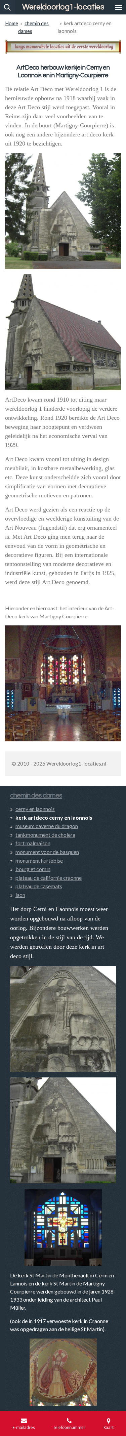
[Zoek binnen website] (7, 7)
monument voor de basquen (47, 852)
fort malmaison (32, 843)
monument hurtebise (39, 860)
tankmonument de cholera (45, 834)
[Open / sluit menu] (118, 7)
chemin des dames (36, 795)
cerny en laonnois (35, 809)
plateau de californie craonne (48, 877)
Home (11, 23)
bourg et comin (32, 869)
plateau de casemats (38, 886)
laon (20, 895)
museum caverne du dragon (46, 826)
